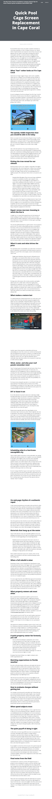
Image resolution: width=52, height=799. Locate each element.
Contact (47, 2)
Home (42, 2)
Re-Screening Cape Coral (18, 612)
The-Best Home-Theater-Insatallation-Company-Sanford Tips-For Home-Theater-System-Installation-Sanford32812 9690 (20, 2)
